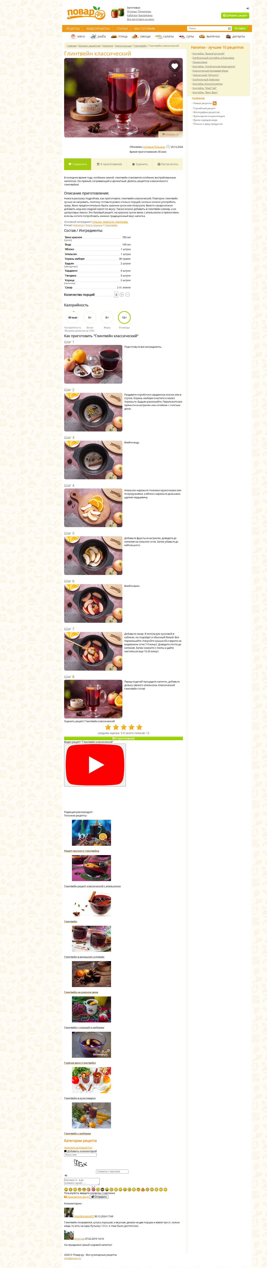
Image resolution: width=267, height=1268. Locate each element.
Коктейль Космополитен (208, 84)
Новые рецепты (203, 103)
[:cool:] (84, 1189)
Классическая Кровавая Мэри (210, 70)
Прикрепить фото (78, 1196)
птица (122, 36)
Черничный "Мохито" (206, 75)
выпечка (213, 36)
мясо (81, 36)
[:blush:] (88, 1189)
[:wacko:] (147, 1189)
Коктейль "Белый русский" (209, 53)
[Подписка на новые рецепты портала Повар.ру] (214, 103)
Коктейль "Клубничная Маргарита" (214, 66)
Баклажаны (145, 15)
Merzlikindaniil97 (84, 1216)
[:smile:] (120, 1189)
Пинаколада (200, 62)
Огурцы (132, 11)
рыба (102, 36)
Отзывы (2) (172, 134)
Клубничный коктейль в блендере (213, 58)
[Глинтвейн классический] (123, 97)
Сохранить (79, 164)
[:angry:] (129, 1189)
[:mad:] (98, 1189)
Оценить (141, 164)
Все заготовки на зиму (140, 19)
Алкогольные (94, 225)
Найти (241, 28)
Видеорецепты (98, 28)
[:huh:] (161, 1189)
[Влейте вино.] (93, 604)
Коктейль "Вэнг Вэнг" (205, 92)
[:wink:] (134, 1189)
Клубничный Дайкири (206, 79)
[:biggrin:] (71, 1189)
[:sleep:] (116, 1189)
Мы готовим (144, 28)
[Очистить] (229, 28)
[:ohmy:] (66, 1189)
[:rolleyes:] (138, 1189)
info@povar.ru (72, 1258)
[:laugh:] (107, 1189)
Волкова (79, 1238)
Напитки (78, 225)
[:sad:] (152, 1189)
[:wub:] (93, 1188)
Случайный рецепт (205, 108)
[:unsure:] (80, 1189)
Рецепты (73, 28)
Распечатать (169, 164)
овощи (145, 36)
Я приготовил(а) (111, 164)
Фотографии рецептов (207, 112)
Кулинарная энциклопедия (209, 116)
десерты (238, 36)
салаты (168, 36)
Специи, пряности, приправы (110, 222)
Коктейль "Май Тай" (205, 88)
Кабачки (132, 15)
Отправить (100, 1196)
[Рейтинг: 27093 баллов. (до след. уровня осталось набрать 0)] (168, 146)
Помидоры (144, 11)
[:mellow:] (165, 1189)
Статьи (122, 28)
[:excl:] (143, 1189)
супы (190, 36)
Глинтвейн (111, 225)
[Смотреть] (95, 765)
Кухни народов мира (205, 120)
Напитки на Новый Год (78, 1147)
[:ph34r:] (102, 1189)
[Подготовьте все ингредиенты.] (93, 364)
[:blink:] (111, 1189)
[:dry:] (75, 1189)
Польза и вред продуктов (208, 124)
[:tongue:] (125, 1189)
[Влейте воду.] (93, 460)
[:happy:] (156, 1189)
